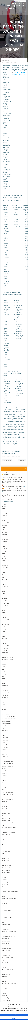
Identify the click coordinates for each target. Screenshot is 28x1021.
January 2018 (4, 600)
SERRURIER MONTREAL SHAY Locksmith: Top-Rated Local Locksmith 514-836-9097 (14, 5)
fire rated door (5, 780)
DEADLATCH (4, 733)
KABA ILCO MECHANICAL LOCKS (9, 827)
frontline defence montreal (7, 799)
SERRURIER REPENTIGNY (16, 456)
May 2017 (4, 610)
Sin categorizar (5, 962)
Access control (5, 652)
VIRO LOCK (4, 988)
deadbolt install (5, 730)
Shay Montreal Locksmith (7, 957)
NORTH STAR (5, 884)
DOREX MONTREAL (6, 747)
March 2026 (4, 511)
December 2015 (5, 645)
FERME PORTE (5, 773)
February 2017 (5, 615)
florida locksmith (5, 785)
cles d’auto (4, 709)
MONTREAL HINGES (6, 865)
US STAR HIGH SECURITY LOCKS (9, 983)
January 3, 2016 (14, 62)
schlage (3, 922)
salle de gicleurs (5, 919)
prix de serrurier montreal (7, 893)
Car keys (3, 702)
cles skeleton (4, 711)
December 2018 (5, 586)
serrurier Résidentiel (6, 950)
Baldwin (3, 666)
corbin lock (4, 728)
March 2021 (4, 558)
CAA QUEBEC (5, 695)
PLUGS (3, 889)
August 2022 (4, 548)
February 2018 (5, 598)
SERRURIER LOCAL (6, 938)
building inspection (6, 692)
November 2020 (5, 560)
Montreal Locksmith (6, 867)
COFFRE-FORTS (5, 714)
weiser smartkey (5, 998)
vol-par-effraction (5, 990)
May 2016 (4, 634)
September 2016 (5, 624)
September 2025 (5, 522)
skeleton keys (5, 964)
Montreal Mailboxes (6, 872)
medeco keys (5, 863)
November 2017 (5, 603)
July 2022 (4, 551)
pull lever (4, 896)
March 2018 (4, 596)
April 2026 (4, 508)
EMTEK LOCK (5, 759)
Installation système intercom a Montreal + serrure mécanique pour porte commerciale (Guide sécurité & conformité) (13, 495)
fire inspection (5, 778)
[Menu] (25, 12)
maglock (3, 853)
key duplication (5, 830)
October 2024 (5, 539)
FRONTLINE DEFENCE (7, 797)
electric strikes (5, 752)
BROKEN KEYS (5, 685)
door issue (4, 742)
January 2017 (4, 617)
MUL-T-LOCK (5, 875)
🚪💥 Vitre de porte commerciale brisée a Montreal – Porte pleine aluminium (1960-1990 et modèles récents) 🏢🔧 (14, 490)
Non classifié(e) (5, 60)
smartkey (4, 967)
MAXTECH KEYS (5, 858)
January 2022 (4, 556)
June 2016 (4, 631)
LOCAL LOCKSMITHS (6, 834)
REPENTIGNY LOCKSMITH (7, 456)
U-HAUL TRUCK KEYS (6, 979)
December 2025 (5, 518)
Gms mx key (4, 801)
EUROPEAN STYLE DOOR (7, 761)
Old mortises (4, 886)
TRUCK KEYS (4, 976)
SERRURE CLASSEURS (6, 929)
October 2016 (5, 622)
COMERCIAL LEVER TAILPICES (8, 716)
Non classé (4, 879)
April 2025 (4, 529)
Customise (14, 1016)
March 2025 (4, 532)
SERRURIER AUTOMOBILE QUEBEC (9, 936)
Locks (3, 839)
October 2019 (5, 567)
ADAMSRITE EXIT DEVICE (7, 657)
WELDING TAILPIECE (6, 1000)
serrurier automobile (6, 934)
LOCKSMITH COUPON (7, 849)
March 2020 (4, 563)
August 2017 (4, 608)
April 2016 (4, 636)
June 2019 (4, 572)
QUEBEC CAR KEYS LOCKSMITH (9, 898)
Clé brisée (4, 704)
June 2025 (4, 527)
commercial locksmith (6, 721)
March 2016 (4, 638)
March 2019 (4, 579)
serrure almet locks (6, 924)
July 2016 (4, 629)
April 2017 (4, 612)
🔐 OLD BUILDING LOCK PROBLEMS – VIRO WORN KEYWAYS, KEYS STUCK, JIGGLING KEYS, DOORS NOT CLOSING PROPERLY (14, 481)
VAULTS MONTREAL (6, 986)
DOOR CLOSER (5, 737)
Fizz (2, 782)
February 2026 (5, 513)
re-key (3, 905)
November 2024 (5, 537)
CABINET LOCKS (5, 697)
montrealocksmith (6, 62)
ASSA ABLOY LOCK (6, 662)
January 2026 (4, 515)
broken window (5, 690)
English (18, 1)
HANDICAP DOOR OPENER (8, 811)
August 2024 (4, 541)
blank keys (4, 671)
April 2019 (4, 577)
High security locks (6, 813)
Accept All (14, 1014)
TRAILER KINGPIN (6, 974)
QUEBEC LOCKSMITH (6, 901)
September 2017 (5, 605)
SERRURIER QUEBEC (6, 948)
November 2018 (5, 589)
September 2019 (5, 570)
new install (4, 877)
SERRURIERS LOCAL (6, 953)
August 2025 (4, 525)
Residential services (6, 912)
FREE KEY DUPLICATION (7, 792)
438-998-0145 (5, 650)
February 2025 (5, 534)
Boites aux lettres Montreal (8, 681)
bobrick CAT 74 (5, 678)
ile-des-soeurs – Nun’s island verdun (9, 823)
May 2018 (4, 591)
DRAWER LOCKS (5, 749)
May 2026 (4, 506)
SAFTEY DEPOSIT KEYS (7, 917)
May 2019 (4, 574)
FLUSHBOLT (4, 787)
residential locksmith (6, 908)
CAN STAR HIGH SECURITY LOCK (9, 700)
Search (25, 468)
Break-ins (4, 683)
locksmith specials (6, 851)
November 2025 (5, 520)
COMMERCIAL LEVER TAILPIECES (9, 718)
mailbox (3, 856)
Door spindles (5, 744)
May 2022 (4, 553)
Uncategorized (5, 981)
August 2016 (4, 626)
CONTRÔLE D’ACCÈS (6, 726)
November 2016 (5, 619)
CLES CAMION (5, 707)
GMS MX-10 (4, 804)
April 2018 (4, 593)
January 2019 (4, 584)
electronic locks (5, 754)
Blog (3, 676)
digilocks (3, 735)
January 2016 (4, 643)
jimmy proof (4, 825)
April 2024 (4, 546)
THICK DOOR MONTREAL (7, 969)
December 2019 (5, 565)
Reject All (14, 1018)
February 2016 (5, 641)
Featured (4, 770)
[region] (14, 1011)
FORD (3, 789)
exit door (4, 768)
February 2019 (5, 582)
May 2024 (4, 544)
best (3, 669)
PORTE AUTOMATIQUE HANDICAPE (10, 891)
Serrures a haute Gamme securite (9, 931)
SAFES (3, 915)
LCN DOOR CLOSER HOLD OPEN (9, 832)
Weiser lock (4, 993)
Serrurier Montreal (6, 943)
